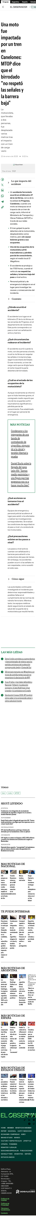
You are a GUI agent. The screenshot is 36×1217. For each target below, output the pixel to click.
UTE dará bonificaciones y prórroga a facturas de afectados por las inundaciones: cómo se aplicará (15, 831)
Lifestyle (27, 1141)
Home (3, 1128)
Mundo (17, 1138)
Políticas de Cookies (5, 1199)
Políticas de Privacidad (5, 1204)
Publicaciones (26, 1151)
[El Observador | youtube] (34, 1116)
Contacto (4, 1213)
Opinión (4, 1144)
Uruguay (5, 2)
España (28, 1154)
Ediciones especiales (10, 1151)
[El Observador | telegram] (29, 1124)
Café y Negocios (24, 1131)
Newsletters (6, 1154)
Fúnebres (13, 1144)
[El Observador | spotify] (34, 1120)
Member (10, 1128)
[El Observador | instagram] (30, 1116)
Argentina (18, 1154)
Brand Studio (7, 1138)
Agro (23, 1134)
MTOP (17, 793)
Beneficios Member (23, 1128)
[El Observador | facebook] (26, 1116)
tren (3, 793)
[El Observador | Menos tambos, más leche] (22, 873)
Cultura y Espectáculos (11, 1141)
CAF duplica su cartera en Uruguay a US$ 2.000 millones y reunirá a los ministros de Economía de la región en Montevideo (17, 839)
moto (10, 793)
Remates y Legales (9, 1147)
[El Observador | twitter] (22, 1116)
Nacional (12, 1131)
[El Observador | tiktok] (25, 1120)
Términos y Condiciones (5, 1209)
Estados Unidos (7, 1157)
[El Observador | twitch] (34, 1124)
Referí (3, 1131)
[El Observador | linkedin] (29, 1120)
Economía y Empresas (10, 1134)
